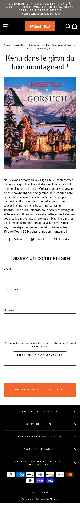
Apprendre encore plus (40, 436)
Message (11, 309)
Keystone (57, 44)
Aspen (7, 44)
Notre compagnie (40, 448)
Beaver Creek (20, 44)
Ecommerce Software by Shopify (40, 499)
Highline (45, 44)
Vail (29, 48)
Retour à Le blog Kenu (42, 389)
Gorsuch (34, 44)
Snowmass (70, 44)
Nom (8, 269)
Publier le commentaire (40, 355)
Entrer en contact (40, 411)
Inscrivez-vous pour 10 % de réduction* (40, 463)
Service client (40, 424)
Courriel (12, 289)
